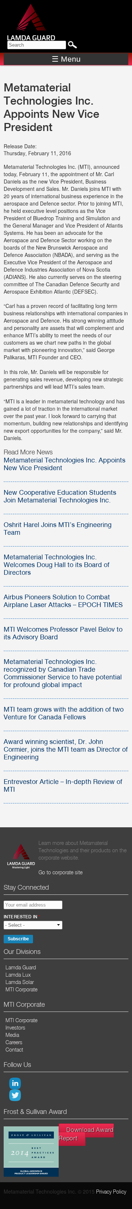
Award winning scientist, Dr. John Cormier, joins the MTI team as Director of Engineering (66, 750)
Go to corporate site (60, 872)
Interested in (22, 917)
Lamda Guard (21, 967)
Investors (15, 1028)
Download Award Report (86, 1135)
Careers (14, 1042)
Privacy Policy (111, 1192)
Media (12, 1035)
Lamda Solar (20, 982)
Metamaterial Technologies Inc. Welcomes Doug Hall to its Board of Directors (56, 565)
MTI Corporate (21, 989)
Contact (14, 1050)
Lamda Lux (18, 975)
